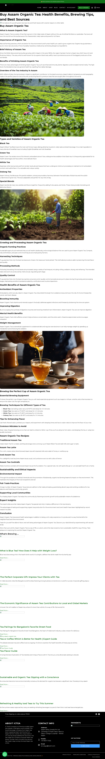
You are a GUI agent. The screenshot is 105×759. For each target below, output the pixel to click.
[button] (4, 754)
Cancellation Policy (94, 754)
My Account (71, 7)
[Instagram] (99, 714)
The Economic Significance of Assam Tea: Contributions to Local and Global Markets (44, 603)
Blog (56, 7)
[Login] (92, 7)
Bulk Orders (96, 757)
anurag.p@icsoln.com (48, 746)
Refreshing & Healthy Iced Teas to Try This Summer (26, 703)
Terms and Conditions (79, 754)
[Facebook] (96, 714)
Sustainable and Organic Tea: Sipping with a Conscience (29, 677)
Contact (62, 7)
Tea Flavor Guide (8, 651)
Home (39, 7)
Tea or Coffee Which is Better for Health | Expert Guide (28, 639)
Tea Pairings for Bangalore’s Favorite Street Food (25, 627)
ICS (42, 755)
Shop (50, 7)
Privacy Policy (67, 754)
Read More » (4, 558)
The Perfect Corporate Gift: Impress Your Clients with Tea (29, 577)
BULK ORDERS (84, 7)
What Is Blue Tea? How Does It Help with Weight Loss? (28, 550)
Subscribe (85, 746)
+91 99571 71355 (46, 741)
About (45, 7)
